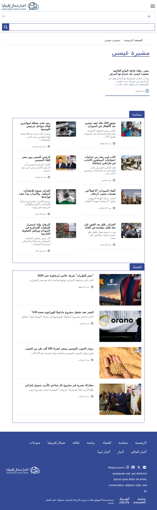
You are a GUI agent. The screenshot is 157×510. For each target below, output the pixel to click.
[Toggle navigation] (152, 6)
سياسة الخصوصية (139, 500)
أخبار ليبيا (104, 452)
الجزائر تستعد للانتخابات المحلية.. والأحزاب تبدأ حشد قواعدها (34, 193)
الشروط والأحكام (124, 500)
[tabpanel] (78, 190)
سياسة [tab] (136, 114)
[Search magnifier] (5, 27)
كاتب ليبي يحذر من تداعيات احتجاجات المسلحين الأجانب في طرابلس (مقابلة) (100, 160)
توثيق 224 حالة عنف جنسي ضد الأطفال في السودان (100, 124)
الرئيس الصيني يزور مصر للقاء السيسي (36, 158)
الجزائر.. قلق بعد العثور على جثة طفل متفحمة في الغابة (100, 226)
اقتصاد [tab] (137, 267)
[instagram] (127, 467)
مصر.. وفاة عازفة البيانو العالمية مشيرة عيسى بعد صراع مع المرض (129, 72)
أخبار (120, 452)
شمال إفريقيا (56, 442)
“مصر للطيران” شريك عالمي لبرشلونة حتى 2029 (66, 275)
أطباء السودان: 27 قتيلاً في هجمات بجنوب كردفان (100, 192)
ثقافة (76, 442)
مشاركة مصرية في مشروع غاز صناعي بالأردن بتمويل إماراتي (59, 385)
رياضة (91, 442)
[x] (138, 467)
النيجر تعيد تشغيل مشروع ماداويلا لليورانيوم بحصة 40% (63, 312)
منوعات (35, 442)
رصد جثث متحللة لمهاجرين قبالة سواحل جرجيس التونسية (35, 126)
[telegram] (144, 467)
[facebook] (133, 467)
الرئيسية (140, 442)
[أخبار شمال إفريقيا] (22, 6)
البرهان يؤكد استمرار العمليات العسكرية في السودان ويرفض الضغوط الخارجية (36, 229)
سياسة (123, 442)
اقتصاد (106, 442)
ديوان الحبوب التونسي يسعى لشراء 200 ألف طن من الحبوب (59, 348)
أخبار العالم (138, 452)
